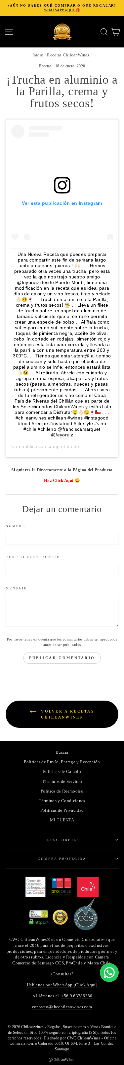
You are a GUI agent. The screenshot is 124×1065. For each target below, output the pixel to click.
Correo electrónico (33, 557)
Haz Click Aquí (59, 480)
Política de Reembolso (62, 791)
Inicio (38, 55)
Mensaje (16, 588)
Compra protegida (62, 859)
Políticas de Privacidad (62, 810)
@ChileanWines (62, 1059)
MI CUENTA (62, 820)
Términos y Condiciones (62, 801)
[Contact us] (109, 972)
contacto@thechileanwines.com (62, 1007)
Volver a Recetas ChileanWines (66, 714)
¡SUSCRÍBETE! (62, 840)
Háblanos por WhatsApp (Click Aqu (60, 985)
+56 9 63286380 (76, 996)
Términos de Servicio (62, 781)
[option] (62, 8)
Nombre (15, 526)
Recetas (45, 66)
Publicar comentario (62, 658)
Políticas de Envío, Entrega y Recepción (62, 762)
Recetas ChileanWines (68, 55)
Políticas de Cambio (62, 771)
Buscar (62, 752)
